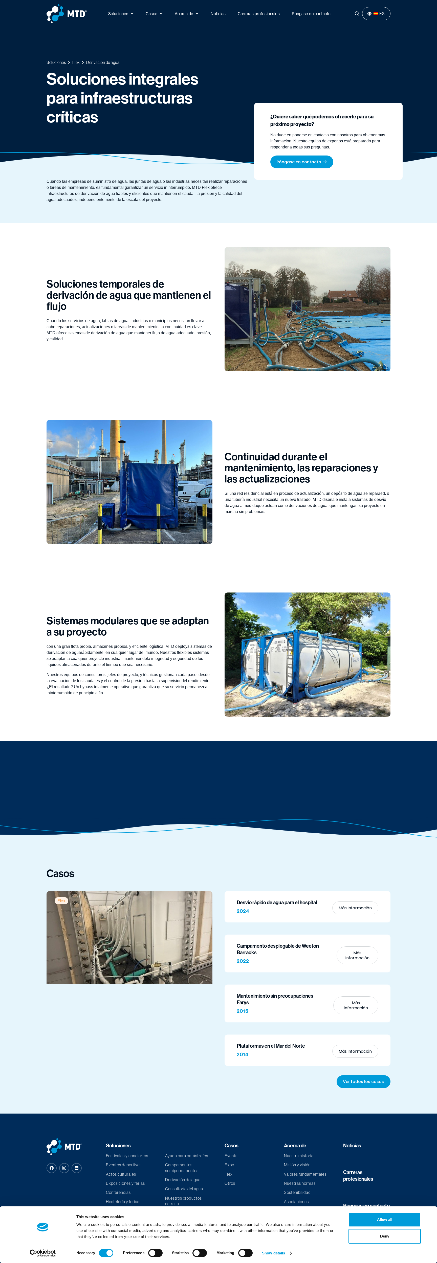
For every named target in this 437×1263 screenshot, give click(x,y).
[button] (357, 13)
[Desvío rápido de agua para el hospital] (307, 906)
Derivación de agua (183, 1179)
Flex (229, 1174)
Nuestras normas (300, 1183)
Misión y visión (297, 1164)
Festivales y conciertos (127, 1155)
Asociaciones (296, 1201)
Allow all (384, 1219)
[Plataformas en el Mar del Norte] (307, 1050)
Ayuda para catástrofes (186, 1155)
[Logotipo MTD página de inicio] (67, 13)
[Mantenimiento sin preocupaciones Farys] (307, 1003)
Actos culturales (121, 1174)
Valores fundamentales (305, 1174)
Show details (273, 1253)
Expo (229, 1164)
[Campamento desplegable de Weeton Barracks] (307, 953)
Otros (230, 1183)
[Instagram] (64, 1168)
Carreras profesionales (358, 1175)
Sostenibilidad (297, 1192)
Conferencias (118, 1192)
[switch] (155, 1253)
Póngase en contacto (366, 1205)
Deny (384, 1236)
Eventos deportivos (124, 1164)
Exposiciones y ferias (125, 1183)
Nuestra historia (299, 1155)
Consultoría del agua (184, 1188)
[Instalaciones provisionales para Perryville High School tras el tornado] (129, 937)
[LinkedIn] (77, 1168)
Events (231, 1155)
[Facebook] (52, 1168)
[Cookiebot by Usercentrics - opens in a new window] (43, 1253)
